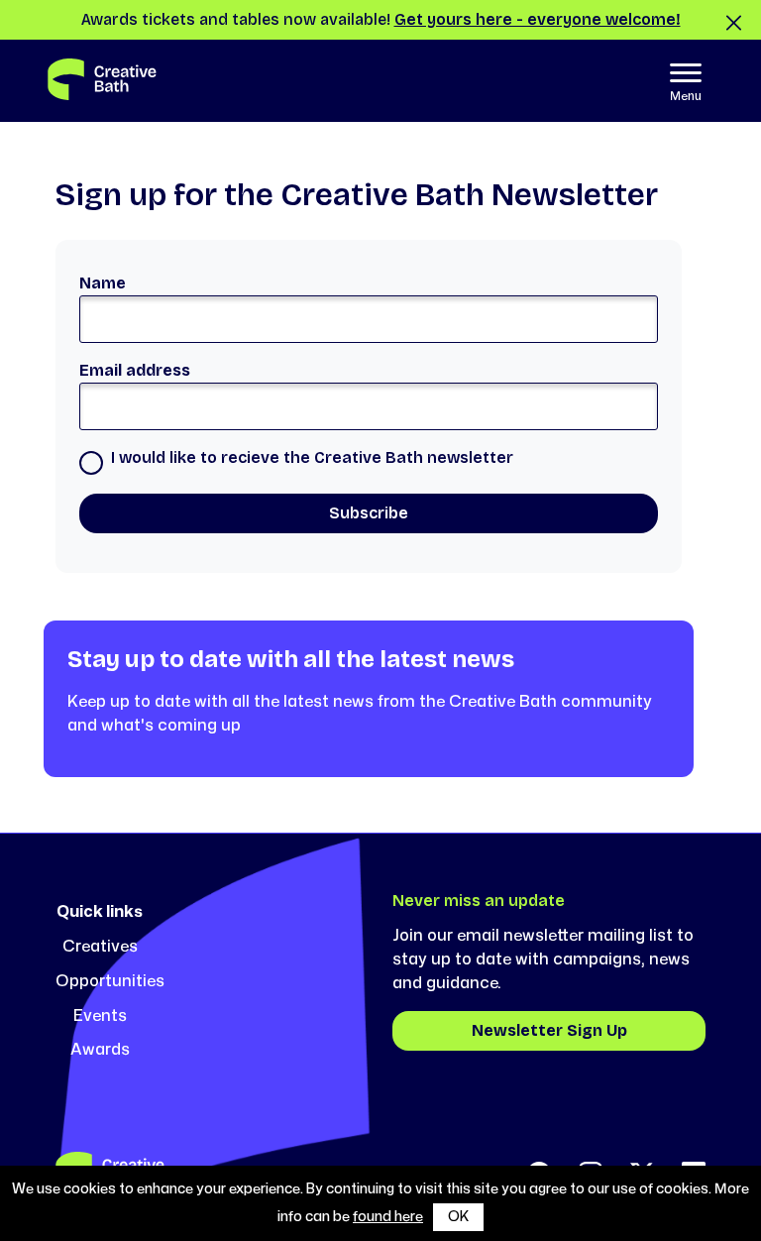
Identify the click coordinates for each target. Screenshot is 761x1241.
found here (388, 1216)
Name (102, 283)
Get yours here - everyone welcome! (537, 19)
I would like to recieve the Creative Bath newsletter (312, 457)
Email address (134, 370)
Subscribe (368, 513)
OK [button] (458, 1216)
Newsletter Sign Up (549, 1030)
